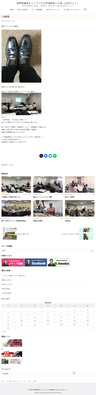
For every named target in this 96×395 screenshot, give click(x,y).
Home (3, 381)
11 (21, 317)
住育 (14, 21)
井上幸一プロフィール (53, 9)
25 (21, 324)
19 (35, 321)
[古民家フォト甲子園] (2, 350)
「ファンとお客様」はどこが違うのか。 (14, 275)
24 (8, 324)
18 (21, 321)
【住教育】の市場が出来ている (11, 197)
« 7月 (4, 331)
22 (74, 321)
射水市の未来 (6, 289)
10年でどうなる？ (7, 284)
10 (8, 317)
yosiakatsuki (47, 392)
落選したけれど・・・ (8, 280)
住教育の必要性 (38, 221)
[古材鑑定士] (12, 357)
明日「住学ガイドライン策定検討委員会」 (14, 221)
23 (88, 321)
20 (48, 321)
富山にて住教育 (69, 197)
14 (61, 317)
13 (48, 317)
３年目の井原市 (6, 293)
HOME (12, 9)
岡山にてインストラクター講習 (42, 197)
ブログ (25, 381)
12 (35, 317)
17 (8, 321)
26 (35, 324)
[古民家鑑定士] (12, 364)
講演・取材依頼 (22, 9)
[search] (92, 250)
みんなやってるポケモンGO (70, 234)
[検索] (85, 9)
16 (88, 317)
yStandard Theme (38, 392)
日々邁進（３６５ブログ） (72, 9)
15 (74, 317)
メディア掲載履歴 (36, 9)
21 (61, 321)
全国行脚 (67, 221)
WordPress (59, 392)
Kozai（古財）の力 (23, 234)
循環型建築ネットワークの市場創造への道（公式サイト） (48, 3)
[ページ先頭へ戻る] (74, 373)
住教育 (34, 381)
